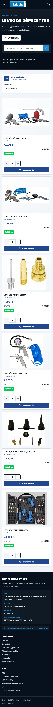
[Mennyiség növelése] (18, 163)
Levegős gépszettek (9, 62)
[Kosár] (48, 4)
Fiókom (10, 703)
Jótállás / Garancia (10, 676)
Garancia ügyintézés (10, 647)
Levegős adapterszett (15, 295)
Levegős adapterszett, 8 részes (19, 452)
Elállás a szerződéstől (11, 690)
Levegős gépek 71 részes (16, 530)
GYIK (4, 687)
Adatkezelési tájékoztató (12, 683)
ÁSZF (4, 673)
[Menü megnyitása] (4, 4)
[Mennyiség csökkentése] (6, 163)
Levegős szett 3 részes (15, 373)
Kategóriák (13, 38)
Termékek (6, 644)
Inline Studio (27, 700)
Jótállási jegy (7, 680)
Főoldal (5, 641)
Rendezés (8, 84)
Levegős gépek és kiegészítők (13, 60)
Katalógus (6, 654)
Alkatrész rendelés (10, 651)
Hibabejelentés (8, 661)
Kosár (4, 703)
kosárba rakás (28, 170)
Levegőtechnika (30, 60)
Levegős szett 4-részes (15, 217)
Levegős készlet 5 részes (16, 138)
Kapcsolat (6, 658)
